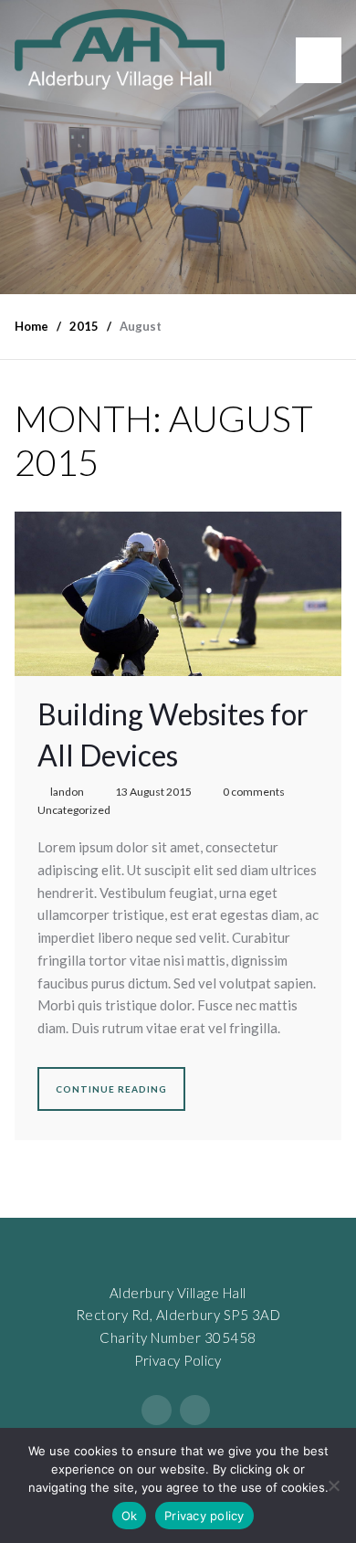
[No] (333, 1485)
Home (31, 326)
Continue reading (111, 1088)
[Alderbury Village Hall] (120, 49)
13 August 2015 (153, 791)
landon (67, 791)
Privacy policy (204, 1515)
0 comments (254, 791)
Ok (129, 1515)
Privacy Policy (177, 1360)
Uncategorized (73, 810)
